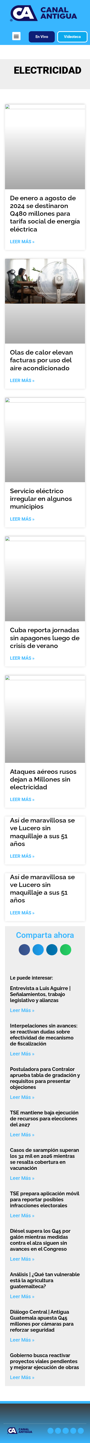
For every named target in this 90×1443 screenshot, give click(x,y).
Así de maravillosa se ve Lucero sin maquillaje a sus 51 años (42, 832)
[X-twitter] (51, 1431)
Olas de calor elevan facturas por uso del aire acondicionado (41, 360)
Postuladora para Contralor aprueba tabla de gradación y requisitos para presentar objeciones (45, 1078)
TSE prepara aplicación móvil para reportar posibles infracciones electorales (44, 1200)
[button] (16, 36)
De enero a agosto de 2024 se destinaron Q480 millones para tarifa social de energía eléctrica (45, 213)
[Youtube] (58, 1431)
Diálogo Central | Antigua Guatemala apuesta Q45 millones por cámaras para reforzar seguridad (42, 1321)
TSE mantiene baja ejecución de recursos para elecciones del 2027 (44, 1119)
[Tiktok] (81, 1431)
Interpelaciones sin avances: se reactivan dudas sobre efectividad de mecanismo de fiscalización (44, 1035)
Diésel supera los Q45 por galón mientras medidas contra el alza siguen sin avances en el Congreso (40, 1240)
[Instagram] (65, 1431)
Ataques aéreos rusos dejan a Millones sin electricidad (43, 779)
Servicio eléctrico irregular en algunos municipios (41, 498)
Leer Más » (22, 241)
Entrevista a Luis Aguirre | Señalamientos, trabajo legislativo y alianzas (40, 994)
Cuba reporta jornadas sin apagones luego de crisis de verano (45, 637)
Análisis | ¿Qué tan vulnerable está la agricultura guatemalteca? (45, 1280)
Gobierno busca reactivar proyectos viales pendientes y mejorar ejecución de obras (44, 1361)
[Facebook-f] (73, 1431)
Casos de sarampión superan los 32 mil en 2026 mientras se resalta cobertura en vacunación (44, 1159)
